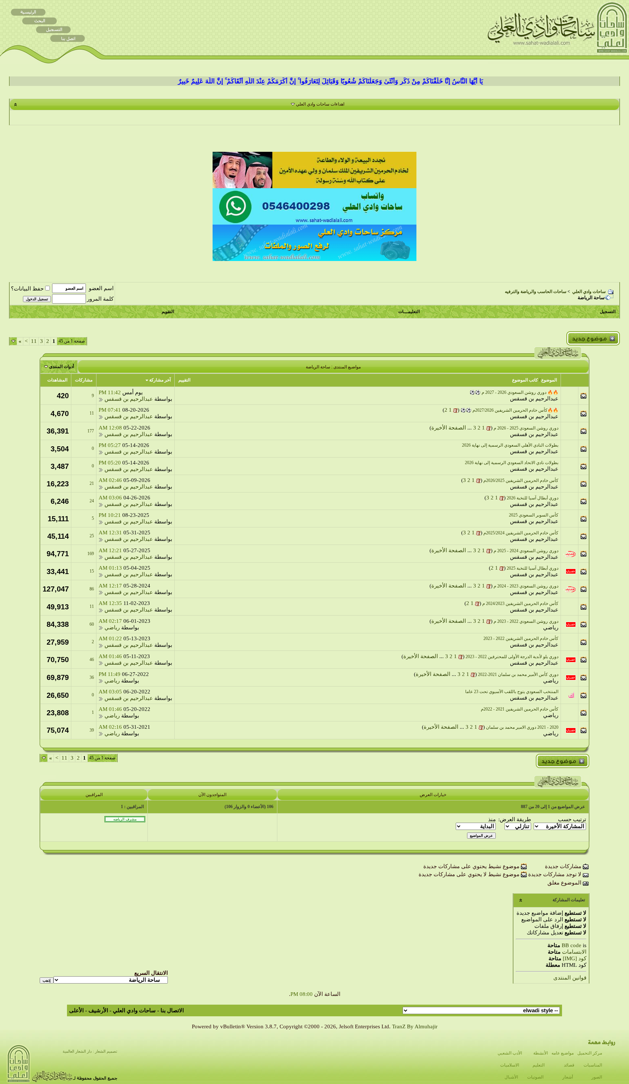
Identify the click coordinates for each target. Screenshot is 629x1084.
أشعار (567, 1077)
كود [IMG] (574, 958)
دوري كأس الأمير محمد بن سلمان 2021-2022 (518, 674)
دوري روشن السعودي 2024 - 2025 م (526, 550)
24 (92, 500)
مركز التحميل (589, 1053)
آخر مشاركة (160, 380)
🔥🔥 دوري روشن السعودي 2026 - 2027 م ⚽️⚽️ (514, 392)
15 (92, 571)
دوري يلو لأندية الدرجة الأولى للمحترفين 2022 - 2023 (512, 656)
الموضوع (549, 380)
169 (90, 553)
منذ (492, 819)
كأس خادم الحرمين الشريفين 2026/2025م (520, 480)
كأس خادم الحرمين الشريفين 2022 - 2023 (520, 638)
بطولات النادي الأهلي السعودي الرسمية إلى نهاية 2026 (510, 445)
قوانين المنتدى (569, 978)
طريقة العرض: (514, 819)
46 (92, 659)
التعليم (539, 1065)
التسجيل (608, 311)
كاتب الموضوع (525, 380)
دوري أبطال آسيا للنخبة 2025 (532, 568)
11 (34, 341)
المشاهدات (57, 380)
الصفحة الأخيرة (448, 428)
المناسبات (592, 1065)
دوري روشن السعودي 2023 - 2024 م (526, 586)
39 (92, 730)
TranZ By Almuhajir (415, 1026)
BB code (571, 945)
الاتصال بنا (172, 1010)
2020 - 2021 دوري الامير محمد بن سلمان (522, 727)
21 (92, 483)
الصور (597, 1077)
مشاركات (83, 380)
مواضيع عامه (562, 1053)
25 (92, 535)
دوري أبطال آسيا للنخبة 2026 (532, 498)
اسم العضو (101, 288)
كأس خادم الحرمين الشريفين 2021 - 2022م (519, 709)
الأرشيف (98, 1010)
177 (90, 431)
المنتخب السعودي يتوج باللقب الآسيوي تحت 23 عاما (511, 691)
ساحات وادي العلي (589, 291)
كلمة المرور (100, 299)
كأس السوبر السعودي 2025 (533, 515)
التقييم (184, 380)
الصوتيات (535, 1077)
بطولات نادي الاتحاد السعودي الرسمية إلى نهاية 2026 (511, 462)
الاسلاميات (509, 1065)
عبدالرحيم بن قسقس (534, 398)
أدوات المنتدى (61, 366)
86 (92, 589)
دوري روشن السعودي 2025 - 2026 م (526, 428)
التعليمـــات (409, 311)
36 (92, 677)
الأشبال (511, 1077)
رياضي (550, 627)
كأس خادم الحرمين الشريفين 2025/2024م (520, 532)
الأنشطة (540, 1053)
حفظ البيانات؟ (27, 289)
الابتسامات (574, 952)
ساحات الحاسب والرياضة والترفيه (535, 291)
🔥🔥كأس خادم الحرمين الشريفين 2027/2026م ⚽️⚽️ (509, 410)
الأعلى (76, 1010)
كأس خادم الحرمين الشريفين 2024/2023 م (520, 603)
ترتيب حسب (572, 819)
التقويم (168, 311)
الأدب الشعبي (510, 1053)
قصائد (569, 1065)
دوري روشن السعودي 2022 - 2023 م (526, 621)
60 (92, 624)
